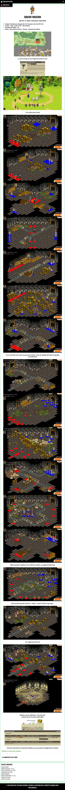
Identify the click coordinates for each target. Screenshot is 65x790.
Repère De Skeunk (5, 779)
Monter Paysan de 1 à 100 (7, 769)
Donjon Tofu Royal (6, 777)
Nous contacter (32, 788)
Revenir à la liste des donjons (11, 751)
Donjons (28, 21)
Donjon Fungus (5, 767)
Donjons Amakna (34, 21)
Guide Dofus (13, 785)
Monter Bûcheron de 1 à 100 (8, 776)
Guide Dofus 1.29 (22, 21)
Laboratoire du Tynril (7, 772)
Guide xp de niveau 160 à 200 (8, 771)
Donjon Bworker (5, 774)
